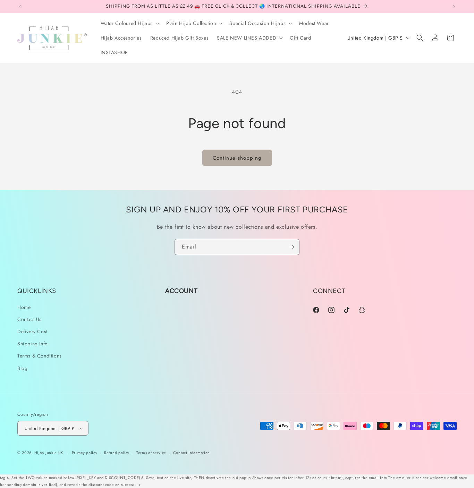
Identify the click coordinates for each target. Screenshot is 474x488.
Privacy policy (85, 452)
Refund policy (116, 452)
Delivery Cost (32, 331)
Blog (22, 368)
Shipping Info (32, 343)
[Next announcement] (454, 6)
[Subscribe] (291, 247)
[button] (129, 23)
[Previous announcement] (19, 6)
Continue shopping (237, 158)
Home (24, 307)
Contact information (191, 452)
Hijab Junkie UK (49, 452)
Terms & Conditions (39, 355)
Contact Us (29, 319)
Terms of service (151, 452)
